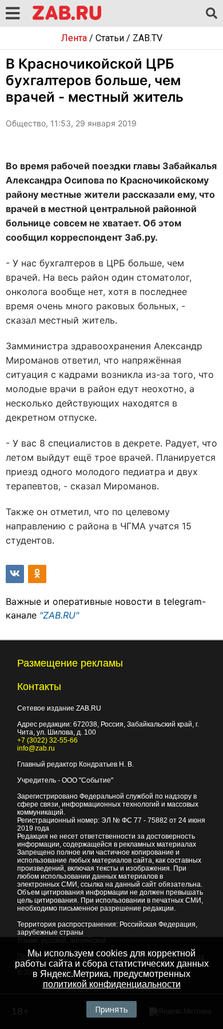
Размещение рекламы (70, 663)
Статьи (109, 38)
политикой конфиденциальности (112, 984)
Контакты (39, 686)
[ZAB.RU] (67, 18)
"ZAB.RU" (59, 615)
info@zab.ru (36, 748)
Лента (74, 38)
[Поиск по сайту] (211, 14)
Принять (111, 1009)
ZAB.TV (147, 38)
